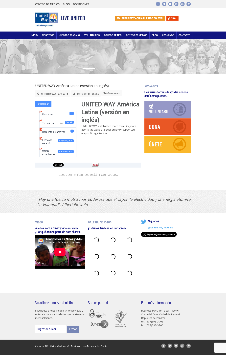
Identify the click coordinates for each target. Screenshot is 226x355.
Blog (155, 35)
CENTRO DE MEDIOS (47, 4)
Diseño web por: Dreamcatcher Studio (89, 346)
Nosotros (48, 35)
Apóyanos (168, 35)
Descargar (43, 104)
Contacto (184, 35)
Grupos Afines (113, 35)
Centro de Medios (136, 35)
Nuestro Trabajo (69, 35)
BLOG (66, 4)
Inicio (34, 35)
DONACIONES (81, 4)
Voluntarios (92, 35)
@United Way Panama (160, 227)
